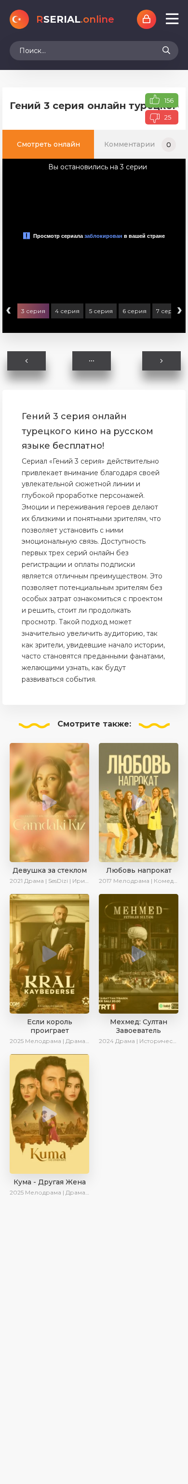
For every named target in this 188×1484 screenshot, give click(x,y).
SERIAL (75, 19)
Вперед (159, 361)
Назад (28, 361)
